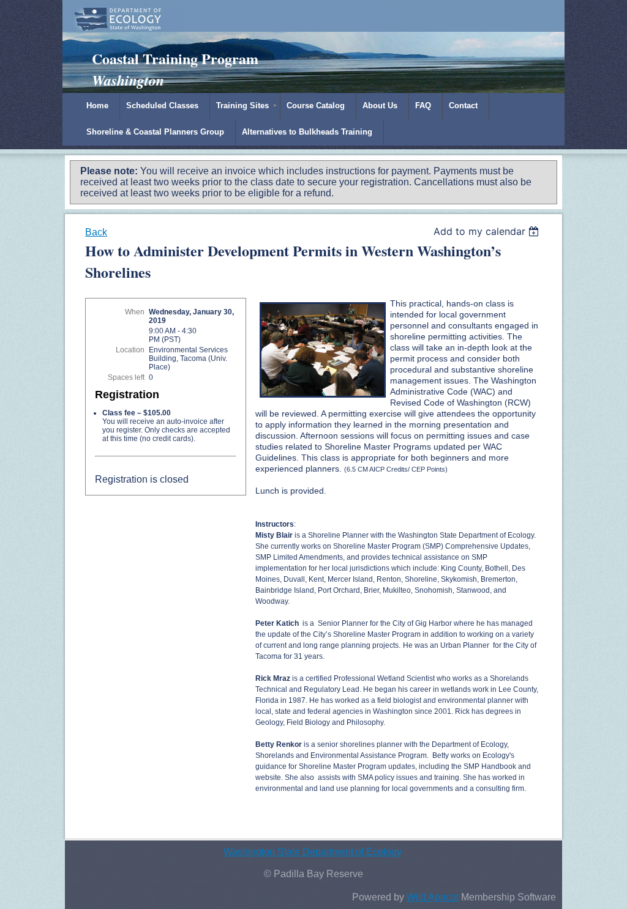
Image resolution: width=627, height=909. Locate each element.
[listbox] (488, 231)
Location (130, 350)
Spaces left (126, 377)
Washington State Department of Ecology (312, 852)
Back (96, 232)
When (135, 312)
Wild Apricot (433, 897)
